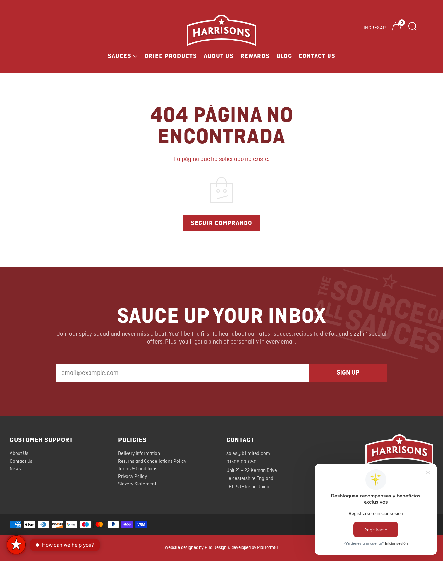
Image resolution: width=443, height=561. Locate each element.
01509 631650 (241, 462)
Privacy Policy (132, 476)
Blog (284, 56)
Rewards (254, 56)
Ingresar (375, 28)
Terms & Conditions (137, 469)
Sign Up (348, 372)
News (15, 469)
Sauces (119, 56)
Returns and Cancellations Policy (152, 461)
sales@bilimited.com (248, 453)
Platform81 (268, 548)
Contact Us (317, 56)
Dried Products (170, 56)
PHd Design (216, 548)
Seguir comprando (221, 223)
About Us (218, 56)
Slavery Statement (137, 484)
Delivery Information (139, 453)
